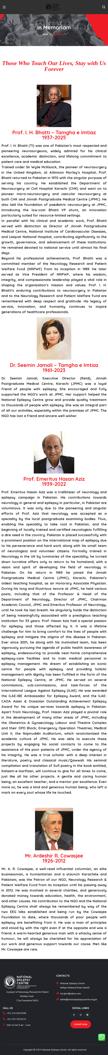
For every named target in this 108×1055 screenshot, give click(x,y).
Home (45, 34)
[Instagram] (80, 1015)
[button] (103, 7)
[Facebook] (74, 1015)
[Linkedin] (87, 1015)
